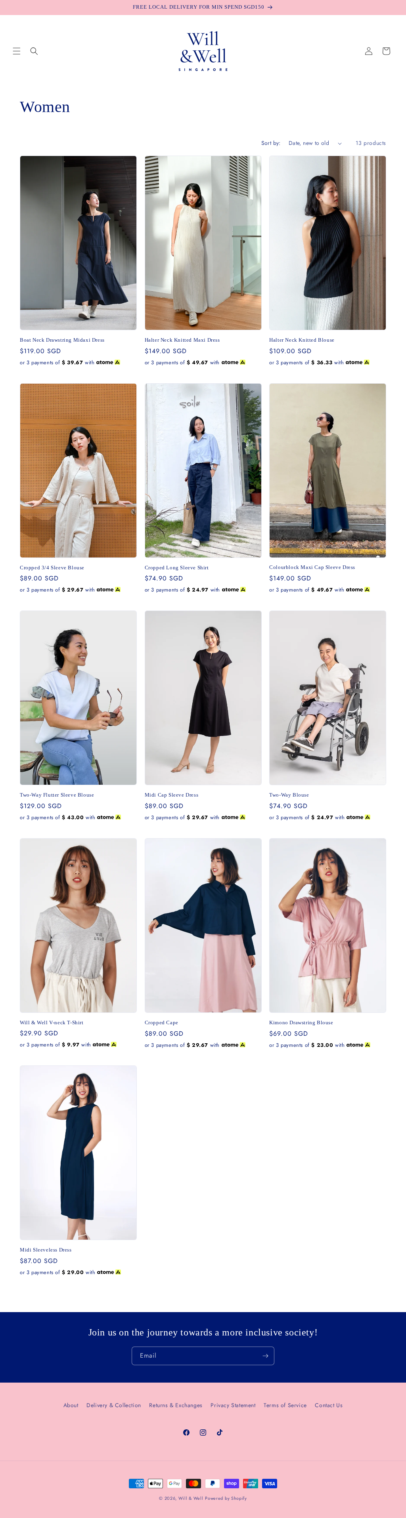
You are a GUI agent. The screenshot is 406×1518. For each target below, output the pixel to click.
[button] (16, 51)
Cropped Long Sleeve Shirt (177, 568)
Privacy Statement (233, 1405)
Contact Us (329, 1405)
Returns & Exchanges (175, 1405)
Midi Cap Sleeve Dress (172, 795)
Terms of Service (285, 1405)
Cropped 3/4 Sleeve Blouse (52, 568)
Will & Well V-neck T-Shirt (52, 1022)
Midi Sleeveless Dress (46, 1250)
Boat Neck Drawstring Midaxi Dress (62, 340)
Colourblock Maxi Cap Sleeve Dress (312, 567)
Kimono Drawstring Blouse (301, 1022)
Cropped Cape (161, 1022)
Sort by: (271, 143)
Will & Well (190, 1498)
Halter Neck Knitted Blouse (302, 340)
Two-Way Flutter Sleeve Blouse (57, 795)
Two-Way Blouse (289, 795)
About (71, 1405)
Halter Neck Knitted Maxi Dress (182, 340)
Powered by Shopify (226, 1498)
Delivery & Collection (113, 1405)
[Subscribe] (265, 1356)
